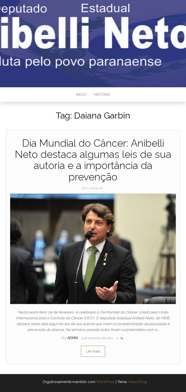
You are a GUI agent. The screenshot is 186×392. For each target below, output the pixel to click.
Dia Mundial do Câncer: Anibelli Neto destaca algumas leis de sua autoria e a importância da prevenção (93, 160)
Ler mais (93, 351)
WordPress (105, 382)
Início (81, 94)
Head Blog (137, 382)
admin (73, 338)
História (102, 94)
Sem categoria (92, 188)
